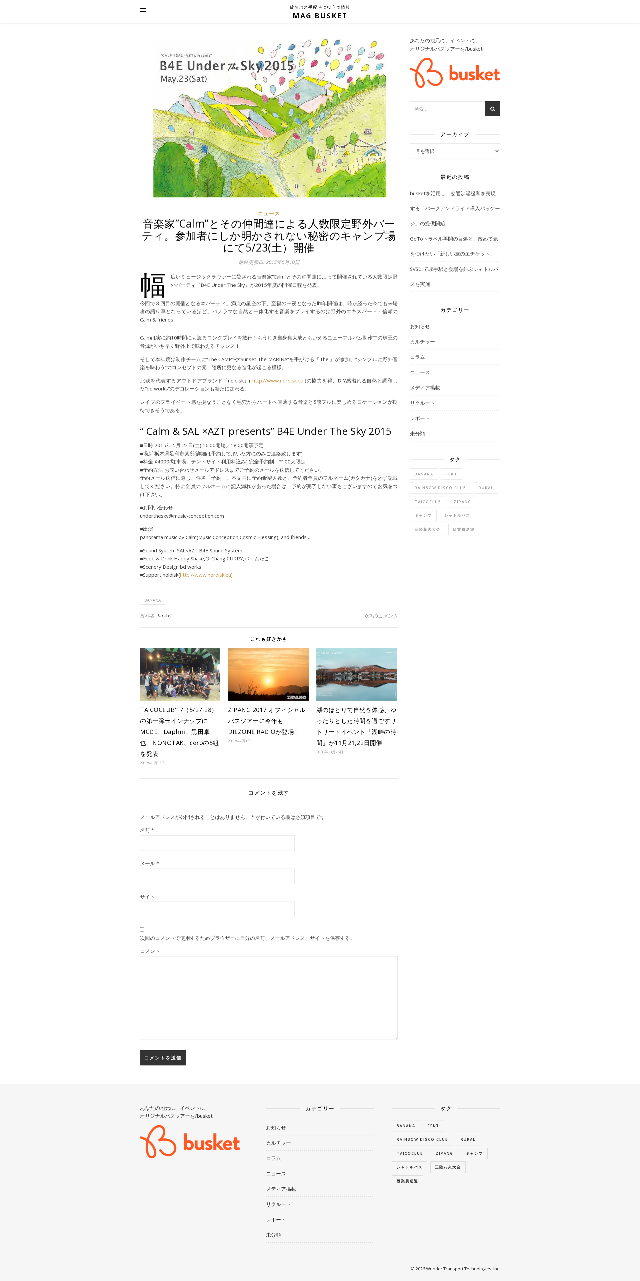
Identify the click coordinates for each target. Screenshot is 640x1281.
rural (486, 487)
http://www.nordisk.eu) (206, 574)
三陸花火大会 (428, 529)
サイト (147, 896)
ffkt (451, 473)
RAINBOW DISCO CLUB (440, 487)
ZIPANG (462, 501)
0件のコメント (381, 615)
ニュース (269, 213)
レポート (420, 418)
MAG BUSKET (320, 15)
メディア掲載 (425, 387)
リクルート (422, 402)
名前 (147, 830)
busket (165, 615)
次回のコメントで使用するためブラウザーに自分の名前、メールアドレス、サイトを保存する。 (247, 938)
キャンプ (423, 515)
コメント (150, 951)
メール (149, 863)
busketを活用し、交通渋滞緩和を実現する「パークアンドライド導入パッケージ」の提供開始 (455, 208)
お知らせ (420, 326)
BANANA (152, 600)
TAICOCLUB (428, 501)
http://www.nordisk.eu (277, 380)
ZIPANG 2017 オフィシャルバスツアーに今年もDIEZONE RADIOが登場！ (266, 721)
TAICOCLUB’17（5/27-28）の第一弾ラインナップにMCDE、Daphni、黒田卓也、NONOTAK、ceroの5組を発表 (179, 732)
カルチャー (422, 341)
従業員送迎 (464, 529)
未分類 (417, 433)
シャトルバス (457, 515)
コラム (417, 356)
